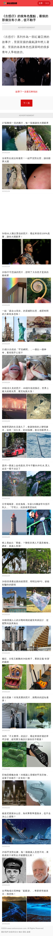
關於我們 (4, 932)
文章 (41, 3)
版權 (28, 932)
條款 (20, 932)
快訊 (47, 3)
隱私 (24, 932)
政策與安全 (13, 932)
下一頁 (26, 103)
